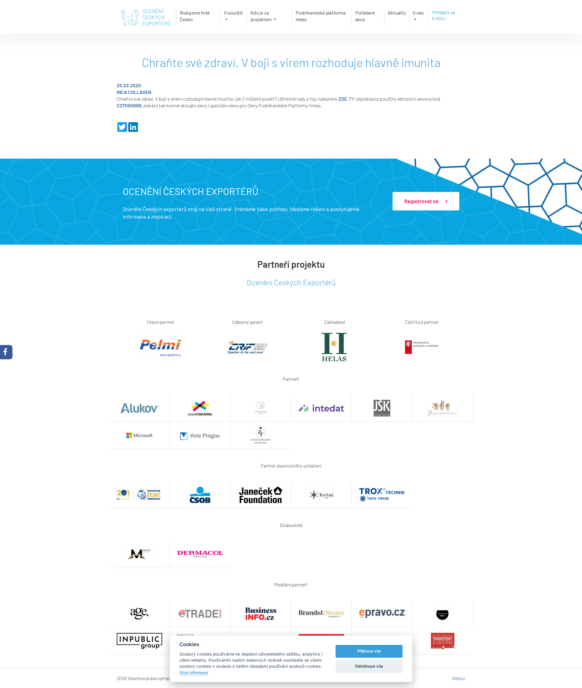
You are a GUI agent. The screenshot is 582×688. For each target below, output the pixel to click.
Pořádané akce (365, 16)
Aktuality (397, 12)
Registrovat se (422, 201)
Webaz (458, 678)
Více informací (193, 672)
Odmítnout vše (369, 666)
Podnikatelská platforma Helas (321, 16)
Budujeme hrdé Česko (195, 16)
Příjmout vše (369, 651)
